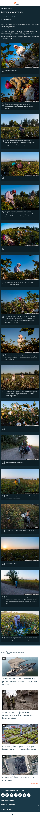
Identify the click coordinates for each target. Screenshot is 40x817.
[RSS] (29, 795)
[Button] (6, 20)
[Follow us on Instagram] (7, 795)
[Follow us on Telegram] (16, 795)
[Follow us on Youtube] (3, 795)
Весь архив (34, 783)
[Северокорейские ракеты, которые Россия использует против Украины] (20, 734)
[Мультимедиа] (12, 814)
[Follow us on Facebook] (11, 795)
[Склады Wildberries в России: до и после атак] (20, 765)
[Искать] (27, 814)
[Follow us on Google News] (24, 795)
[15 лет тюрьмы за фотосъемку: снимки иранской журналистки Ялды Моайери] (20, 700)
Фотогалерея (6, 8)
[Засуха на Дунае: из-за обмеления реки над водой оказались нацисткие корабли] (20, 666)
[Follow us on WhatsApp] (20, 795)
